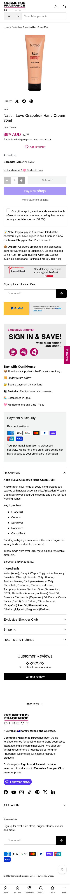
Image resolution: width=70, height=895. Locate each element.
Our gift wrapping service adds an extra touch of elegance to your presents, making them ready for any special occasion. (35, 215)
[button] (64, 6)
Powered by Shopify (45, 876)
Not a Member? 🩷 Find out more (23, 170)
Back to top (33, 703)
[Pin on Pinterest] (31, 101)
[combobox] (35, 16)
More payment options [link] (35, 199)
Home (6, 27)
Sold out (47, 180)
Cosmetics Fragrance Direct (23, 876)
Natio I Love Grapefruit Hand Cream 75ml (30, 27)
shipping (22, 139)
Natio (6, 109)
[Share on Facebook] (24, 101)
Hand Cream (10, 127)
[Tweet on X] (16, 101)
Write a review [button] (35, 676)
